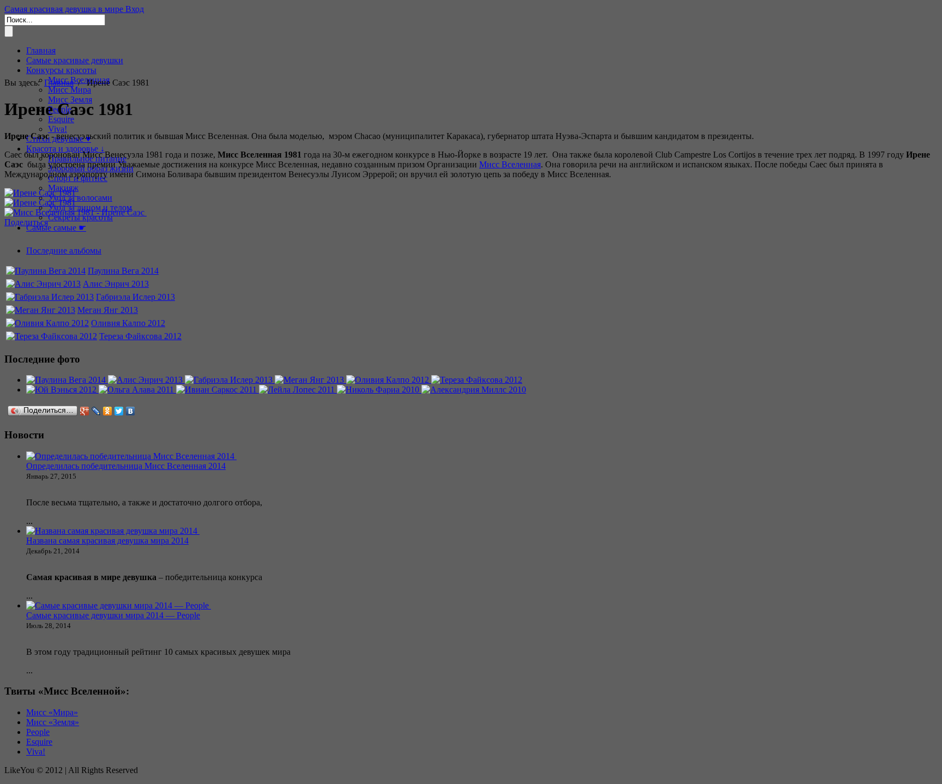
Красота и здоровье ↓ (65, 148)
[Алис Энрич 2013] (43, 283)
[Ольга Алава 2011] (137, 389)
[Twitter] (119, 411)
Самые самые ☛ (56, 227)
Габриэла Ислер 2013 (135, 296)
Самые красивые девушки (74, 60)
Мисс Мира (69, 89)
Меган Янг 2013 (107, 310)
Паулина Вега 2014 (123, 270)
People (38, 732)
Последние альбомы (63, 250)
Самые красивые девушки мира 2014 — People (113, 615)
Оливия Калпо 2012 (128, 323)
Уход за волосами (80, 197)
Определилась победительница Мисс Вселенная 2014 (126, 466)
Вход (134, 9)
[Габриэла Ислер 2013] (50, 296)
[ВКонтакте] (130, 411)
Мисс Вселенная (510, 164)
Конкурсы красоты (61, 70)
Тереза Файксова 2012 (140, 336)
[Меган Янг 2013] (40, 310)
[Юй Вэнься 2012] (62, 389)
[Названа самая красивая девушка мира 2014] (113, 530)
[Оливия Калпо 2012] (47, 323)
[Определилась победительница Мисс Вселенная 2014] (131, 456)
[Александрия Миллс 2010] (473, 389)
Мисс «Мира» (52, 712)
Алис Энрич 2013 (116, 283)
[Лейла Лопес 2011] (298, 389)
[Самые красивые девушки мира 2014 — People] (118, 605)
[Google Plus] (84, 411)
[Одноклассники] (107, 411)
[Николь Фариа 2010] (379, 389)
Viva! (57, 129)
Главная (41, 50)
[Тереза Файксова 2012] (51, 336)
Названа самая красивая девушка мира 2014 (107, 540)
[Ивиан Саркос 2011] (217, 389)
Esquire (39, 741)
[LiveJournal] (96, 411)
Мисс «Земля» (52, 722)
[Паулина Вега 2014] (46, 270)
